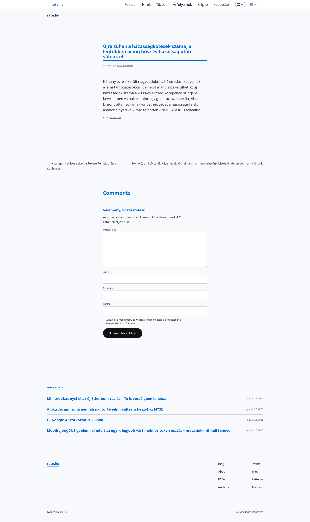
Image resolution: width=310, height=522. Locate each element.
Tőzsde (161, 4)
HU (242, 4)
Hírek (146, 4)
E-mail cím (109, 288)
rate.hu (57, 4)
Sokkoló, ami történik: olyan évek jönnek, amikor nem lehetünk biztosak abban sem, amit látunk (197, 163)
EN (255, 4)
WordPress (257, 511)
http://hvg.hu (115, 117)
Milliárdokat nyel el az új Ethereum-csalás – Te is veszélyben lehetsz (106, 398)
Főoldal (130, 4)
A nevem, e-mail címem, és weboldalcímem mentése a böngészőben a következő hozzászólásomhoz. (143, 321)
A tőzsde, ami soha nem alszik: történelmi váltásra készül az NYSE (105, 409)
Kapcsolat (221, 4)
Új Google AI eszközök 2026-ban (75, 420)
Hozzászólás (110, 229)
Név (106, 272)
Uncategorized (125, 65)
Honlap (107, 303)
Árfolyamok (182, 4)
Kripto (202, 4)
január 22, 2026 (255, 398)
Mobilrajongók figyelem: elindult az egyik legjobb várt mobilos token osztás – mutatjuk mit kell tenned (139, 430)
